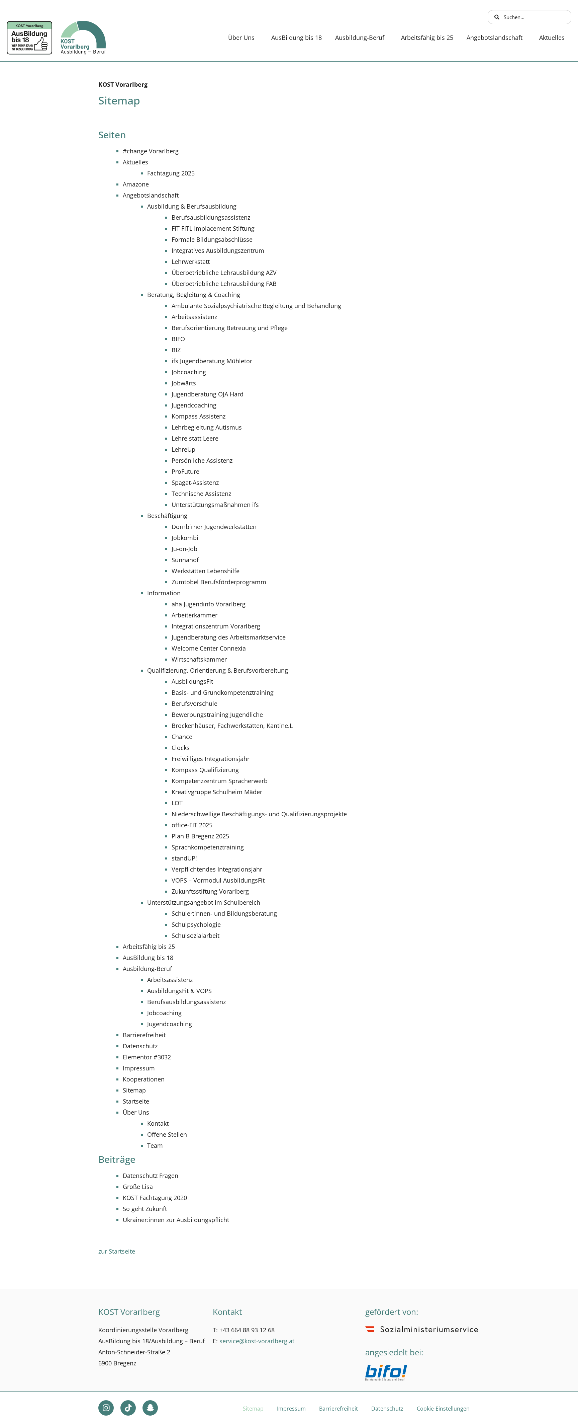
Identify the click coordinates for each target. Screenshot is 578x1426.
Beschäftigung (167, 516)
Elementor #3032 (147, 1057)
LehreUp (183, 449)
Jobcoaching (189, 372)
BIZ (176, 350)
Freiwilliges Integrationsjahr (211, 759)
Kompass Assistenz (198, 416)
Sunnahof (185, 560)
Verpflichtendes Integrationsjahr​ (217, 869)
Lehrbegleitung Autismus (207, 427)
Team (155, 1145)
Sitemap (134, 1090)
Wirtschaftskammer (199, 659)
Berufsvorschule (194, 703)
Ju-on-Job (184, 549)
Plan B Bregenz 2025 (200, 836)
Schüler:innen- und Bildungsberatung (224, 913)
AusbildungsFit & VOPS (179, 991)
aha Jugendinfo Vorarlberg (209, 604)
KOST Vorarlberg (123, 84)
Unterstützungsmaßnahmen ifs (215, 505)
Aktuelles (552, 37)
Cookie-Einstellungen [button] (443, 1408)
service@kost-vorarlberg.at (256, 1341)
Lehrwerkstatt (191, 261)
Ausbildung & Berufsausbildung (191, 206)
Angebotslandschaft (494, 37)
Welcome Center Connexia (209, 648)
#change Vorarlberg (151, 151)
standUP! (184, 858)
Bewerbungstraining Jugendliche (217, 714)
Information (164, 593)
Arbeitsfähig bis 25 (427, 37)
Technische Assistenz (201, 494)
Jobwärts (184, 383)
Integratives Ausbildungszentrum (218, 250)
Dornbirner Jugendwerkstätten (214, 527)
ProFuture (185, 471)
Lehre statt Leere (195, 438)
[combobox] (530, 17)
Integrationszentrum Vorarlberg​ (216, 626)
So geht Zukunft (145, 1209)
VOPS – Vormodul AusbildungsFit (218, 880)
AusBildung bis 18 (296, 37)
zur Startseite (116, 1251)
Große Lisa (138, 1187)
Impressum (139, 1068)
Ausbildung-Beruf (359, 37)
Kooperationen (144, 1079)
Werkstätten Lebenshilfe (205, 571)
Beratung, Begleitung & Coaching (193, 295)
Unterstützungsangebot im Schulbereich (203, 902)
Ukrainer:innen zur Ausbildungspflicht (176, 1220)
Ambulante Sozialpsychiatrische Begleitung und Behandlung (256, 306)
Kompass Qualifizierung (205, 770)
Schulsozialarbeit (195, 935)
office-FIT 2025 (192, 825)
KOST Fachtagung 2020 (155, 1198)
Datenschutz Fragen (150, 1176)
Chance (182, 737)
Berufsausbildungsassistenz (211, 217)
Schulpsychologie (196, 924)
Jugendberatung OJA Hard (208, 394)
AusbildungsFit (192, 681)
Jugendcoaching (194, 405)
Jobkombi (185, 538)
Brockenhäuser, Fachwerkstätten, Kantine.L (232, 726)
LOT (177, 803)
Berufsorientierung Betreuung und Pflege (230, 328)
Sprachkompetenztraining (208, 847)
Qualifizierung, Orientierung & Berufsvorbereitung (217, 670)
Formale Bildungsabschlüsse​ (212, 239)
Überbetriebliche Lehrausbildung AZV (224, 273)
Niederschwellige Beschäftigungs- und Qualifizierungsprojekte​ (259, 814)
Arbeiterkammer (194, 615)
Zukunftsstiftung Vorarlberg (210, 891)
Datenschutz (140, 1046)
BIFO (178, 339)
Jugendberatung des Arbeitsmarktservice (229, 637)
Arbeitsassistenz (194, 317)
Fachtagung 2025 (171, 173)
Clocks (181, 748)
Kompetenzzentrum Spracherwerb (220, 781)
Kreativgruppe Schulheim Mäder (217, 792)
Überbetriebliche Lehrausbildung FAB (224, 284)
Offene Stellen (167, 1134)
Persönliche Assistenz (202, 460)
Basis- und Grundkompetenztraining (223, 692)
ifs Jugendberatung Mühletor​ (212, 361)
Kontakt (158, 1123)
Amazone (136, 184)
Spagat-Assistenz (195, 482)
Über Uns (241, 37)
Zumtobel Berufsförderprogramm (219, 582)
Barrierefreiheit (144, 1035)
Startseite (136, 1101)
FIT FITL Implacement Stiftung (213, 228)
